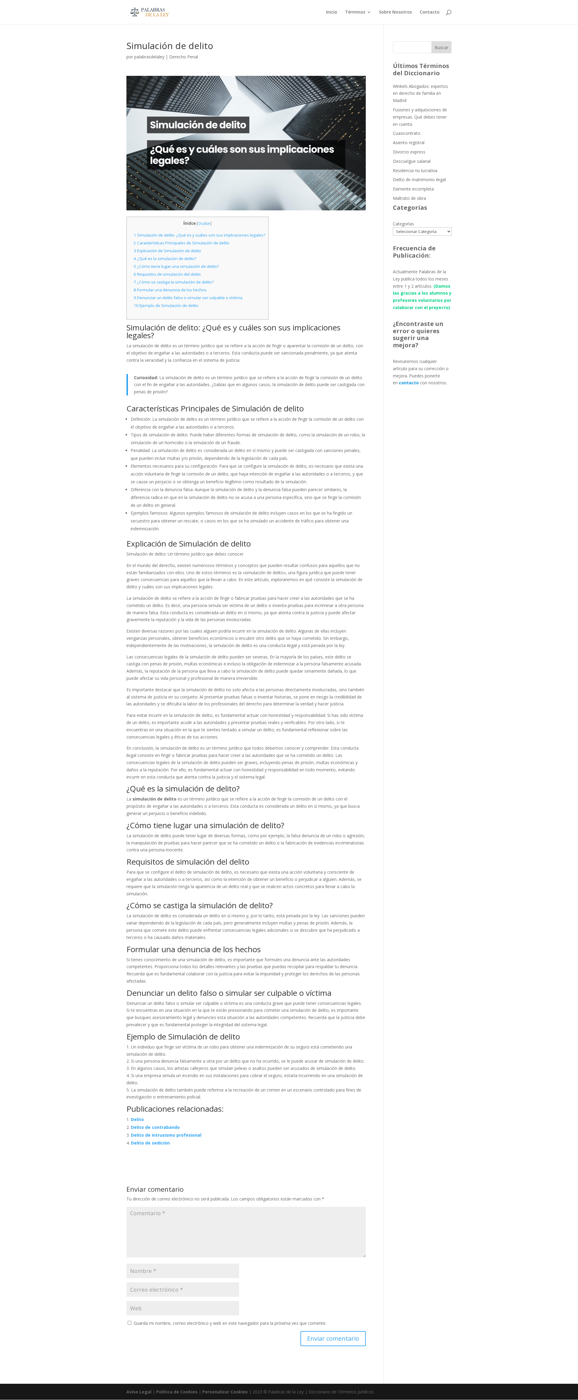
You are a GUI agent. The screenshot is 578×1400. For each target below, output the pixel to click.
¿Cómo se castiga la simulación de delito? (174, 282)
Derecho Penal (183, 57)
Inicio (331, 12)
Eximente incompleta (413, 189)
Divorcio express (409, 152)
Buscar (441, 47)
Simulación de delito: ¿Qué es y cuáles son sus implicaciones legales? (199, 235)
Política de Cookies (176, 1392)
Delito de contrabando (155, 1127)
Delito (137, 1119)
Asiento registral (408, 142)
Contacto (430, 12)
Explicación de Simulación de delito (167, 250)
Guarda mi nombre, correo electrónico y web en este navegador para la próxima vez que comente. (230, 1323)
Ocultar (204, 223)
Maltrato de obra (409, 198)
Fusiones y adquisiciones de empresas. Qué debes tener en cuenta (420, 117)
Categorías (403, 224)
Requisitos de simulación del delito (167, 274)
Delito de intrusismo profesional (166, 1135)
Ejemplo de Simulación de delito (166, 305)
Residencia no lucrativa (415, 170)
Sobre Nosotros (395, 12)
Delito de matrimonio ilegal (419, 179)
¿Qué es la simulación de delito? (165, 258)
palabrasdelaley (149, 57)
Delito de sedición (150, 1143)
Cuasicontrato (406, 133)
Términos (355, 12)
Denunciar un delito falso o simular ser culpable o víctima (188, 297)
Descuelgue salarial (411, 161)
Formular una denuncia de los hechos (170, 290)
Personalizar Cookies (225, 1392)
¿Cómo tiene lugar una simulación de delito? (176, 266)
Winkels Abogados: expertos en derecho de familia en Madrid (420, 93)
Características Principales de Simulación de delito (181, 243)
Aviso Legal (138, 1392)
